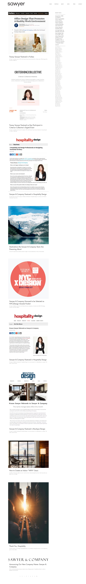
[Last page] (37, 576)
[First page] (20, 576)
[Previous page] (22, 576)
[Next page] (35, 576)
